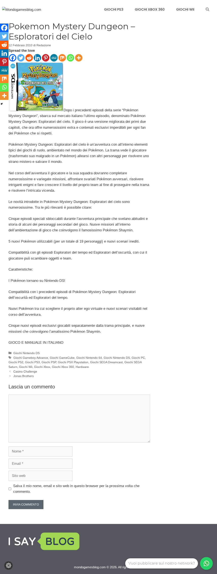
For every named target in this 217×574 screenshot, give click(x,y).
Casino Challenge (25, 371)
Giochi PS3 (113, 9)
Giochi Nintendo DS (26, 353)
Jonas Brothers (23, 376)
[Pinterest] (45, 57)
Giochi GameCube (62, 357)
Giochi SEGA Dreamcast (106, 362)
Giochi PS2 (15, 362)
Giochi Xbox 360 (150, 9)
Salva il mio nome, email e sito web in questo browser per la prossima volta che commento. (76, 489)
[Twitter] (21, 57)
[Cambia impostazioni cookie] (8, 565)
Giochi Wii (185, 9)
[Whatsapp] (70, 57)
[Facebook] (12, 57)
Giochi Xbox (42, 367)
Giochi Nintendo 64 (89, 357)
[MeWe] (54, 57)
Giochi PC (138, 357)
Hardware (82, 367)
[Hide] (1, 104)
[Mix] (62, 57)
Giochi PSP (49, 362)
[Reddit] (29, 57)
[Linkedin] (37, 57)
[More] (78, 57)
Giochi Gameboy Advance (30, 357)
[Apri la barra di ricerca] (207, 9)
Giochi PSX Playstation (73, 362)
